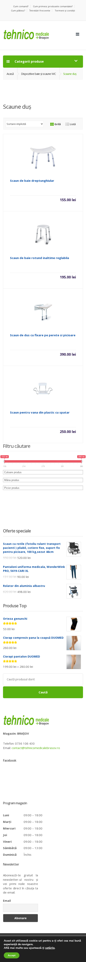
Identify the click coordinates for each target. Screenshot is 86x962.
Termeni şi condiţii (65, 10)
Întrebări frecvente (40, 10)
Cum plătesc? (18, 10)
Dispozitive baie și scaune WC (38, 74)
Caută (43, 692)
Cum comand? (20, 6)
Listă (72, 124)
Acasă (10, 74)
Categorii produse (29, 61)
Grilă (57, 124)
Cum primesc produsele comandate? (53, 6)
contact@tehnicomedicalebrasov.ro (36, 748)
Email (7, 901)
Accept (11, 955)
